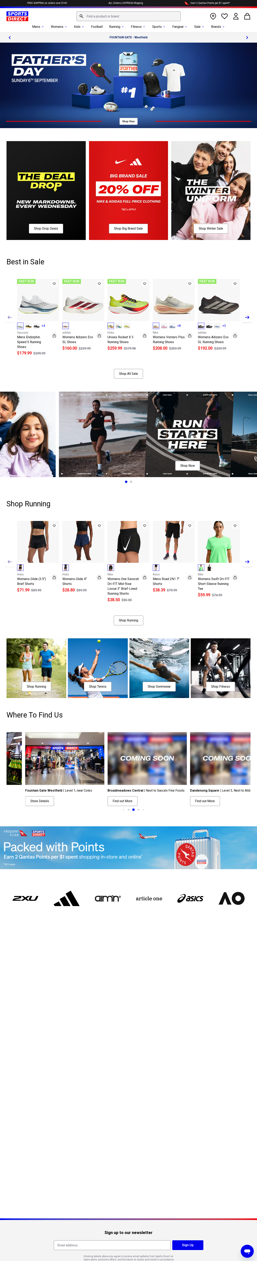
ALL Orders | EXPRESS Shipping (125, 3)
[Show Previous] (10, 317)
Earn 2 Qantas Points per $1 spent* (210, 3)
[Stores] (213, 16)
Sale (197, 27)
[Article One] (149, 898)
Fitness (136, 27)
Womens (57, 27)
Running (114, 27)
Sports (157, 27)
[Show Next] (247, 317)
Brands (216, 27)
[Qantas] (128, 847)
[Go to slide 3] (133, 809)
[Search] (81, 16)
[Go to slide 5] (143, 809)
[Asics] (190, 898)
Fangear (178, 27)
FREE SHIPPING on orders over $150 (47, 3)
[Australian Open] (231, 898)
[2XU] (25, 898)
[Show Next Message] (247, 37)
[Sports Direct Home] (17, 16)
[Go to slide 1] (126, 482)
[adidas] (67, 898)
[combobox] (129, 16)
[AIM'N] (108, 898)
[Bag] (247, 16)
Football (97, 27)
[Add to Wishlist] (54, 284)
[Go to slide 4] (138, 809)
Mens (36, 27)
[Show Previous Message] (10, 37)
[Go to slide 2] (131, 482)
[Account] (236, 16)
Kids (77, 27)
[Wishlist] (224, 16)
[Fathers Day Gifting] (128, 85)
